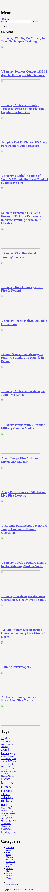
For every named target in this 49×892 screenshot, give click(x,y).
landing (4, 769)
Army (12, 753)
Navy (4, 810)
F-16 (14, 758)
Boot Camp (10, 756)
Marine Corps (7, 776)
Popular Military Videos (9, 875)
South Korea (11, 815)
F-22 (6, 761)
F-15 (9, 758)
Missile (3, 808)
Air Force (6, 743)
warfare (3, 835)
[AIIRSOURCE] (1, 5)
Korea (9, 766)
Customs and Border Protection (11, 859)
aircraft (9, 738)
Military (7, 783)
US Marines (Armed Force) (7, 824)
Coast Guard (8, 853)
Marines (5, 778)
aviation (3, 756)
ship (14, 813)
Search (4, 21)
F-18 (2, 761)
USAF (12, 820)
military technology (7, 796)
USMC (4, 829)
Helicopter (10, 764)
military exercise (6, 789)
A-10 (2, 739)
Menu (8, 26)
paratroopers (11, 811)
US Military (6, 830)
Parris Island (5, 813)
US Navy (13, 832)
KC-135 (4, 766)
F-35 (10, 761)
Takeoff (4, 818)
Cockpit (4, 759)
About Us (10, 882)
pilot (11, 813)
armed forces (5, 751)
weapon (9, 835)
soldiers (4, 816)
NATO (9, 808)
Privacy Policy (12, 885)
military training (7, 803)
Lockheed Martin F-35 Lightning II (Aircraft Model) (8, 771)
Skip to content (7, 19)
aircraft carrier (7, 741)
